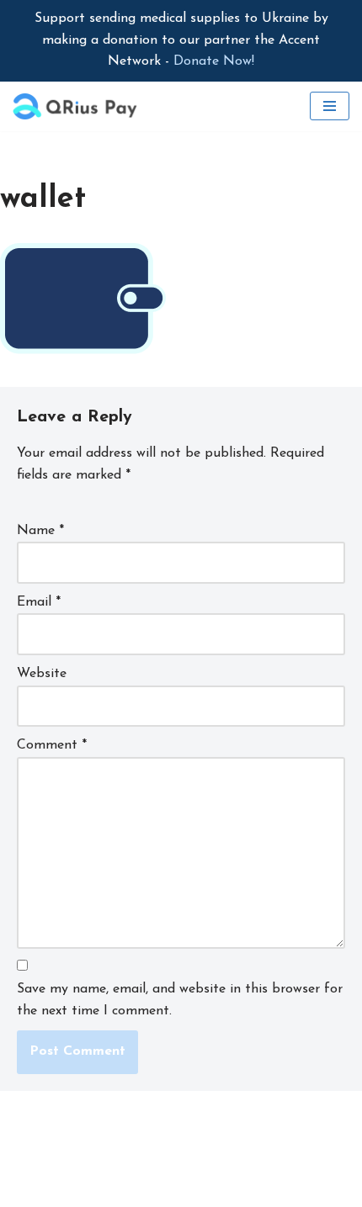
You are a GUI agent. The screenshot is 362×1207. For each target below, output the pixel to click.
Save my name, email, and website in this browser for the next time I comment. (180, 1000)
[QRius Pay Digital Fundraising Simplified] (76, 106)
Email (39, 602)
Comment (52, 745)
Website (42, 673)
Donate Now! (213, 61)
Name (40, 530)
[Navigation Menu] (329, 106)
